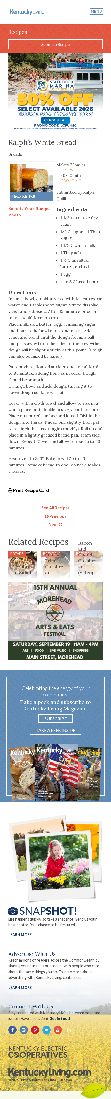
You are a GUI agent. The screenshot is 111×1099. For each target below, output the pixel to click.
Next (54, 524)
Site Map (65, 1080)
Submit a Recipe (55, 44)
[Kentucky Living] (27, 12)
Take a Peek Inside (55, 730)
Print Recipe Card (30, 490)
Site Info (50, 1080)
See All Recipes (55, 507)
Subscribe (56, 718)
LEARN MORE (20, 987)
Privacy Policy (31, 1080)
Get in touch (60, 1018)
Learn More (20, 934)
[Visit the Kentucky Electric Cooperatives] (37, 1052)
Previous (57, 516)
